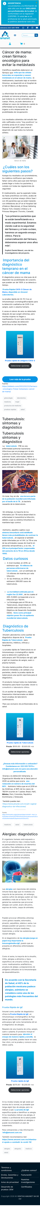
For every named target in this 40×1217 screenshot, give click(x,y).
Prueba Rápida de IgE (19, 1014)
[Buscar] (36, 35)
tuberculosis (28, 824)
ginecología (8, 398)
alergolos (17, 1149)
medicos (29, 1149)
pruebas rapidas (10, 409)
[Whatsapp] (23, 28)
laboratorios (21, 398)
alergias (7, 1149)
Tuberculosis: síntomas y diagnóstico (13, 423)
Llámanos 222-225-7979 (9, 28)
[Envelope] (37, 28)
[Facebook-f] (28, 28)
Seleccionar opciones (20, 366)
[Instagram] (32, 28)
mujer (17, 402)
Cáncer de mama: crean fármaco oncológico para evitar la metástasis (18, 58)
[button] (15, 35)
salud (23, 409)
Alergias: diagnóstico (20, 834)
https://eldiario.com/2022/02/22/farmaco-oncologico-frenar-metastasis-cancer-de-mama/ (19, 389)
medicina (7, 402)
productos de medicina (12, 406)
